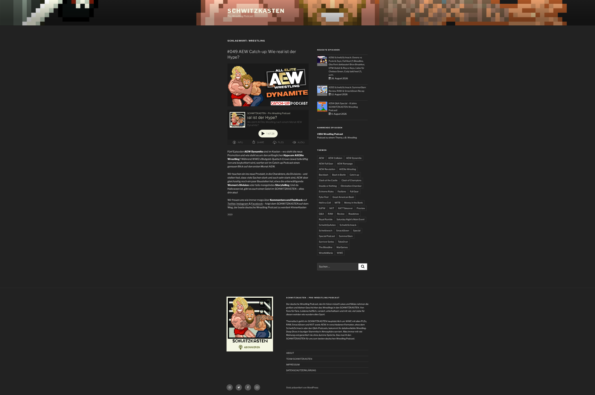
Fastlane (342, 191)
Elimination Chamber (351, 186)
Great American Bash (343, 197)
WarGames (342, 247)
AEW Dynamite (353, 158)
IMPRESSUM (293, 364)
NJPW (322, 208)
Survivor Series (326, 241)
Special (356, 230)
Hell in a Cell (325, 202)
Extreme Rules (326, 191)
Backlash (323, 174)
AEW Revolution (327, 169)
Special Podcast (327, 236)
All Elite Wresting (347, 169)
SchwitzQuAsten (327, 225)
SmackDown (342, 230)
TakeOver (343, 241)
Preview (361, 208)
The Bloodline (325, 247)
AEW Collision (335, 158)
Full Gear (354, 191)
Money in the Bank (353, 202)
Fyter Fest (323, 197)
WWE (340, 253)
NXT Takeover (345, 208)
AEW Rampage (345, 163)
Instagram (242, 203)
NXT (331, 208)
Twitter (231, 203)
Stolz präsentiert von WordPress (302, 387)
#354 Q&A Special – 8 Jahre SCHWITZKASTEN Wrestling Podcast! (343, 107)
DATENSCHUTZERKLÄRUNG (301, 370)
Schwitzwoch (325, 230)
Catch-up (354, 174)
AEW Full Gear (326, 163)
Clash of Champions (351, 180)
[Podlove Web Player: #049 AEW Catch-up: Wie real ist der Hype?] (268, 127)
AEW (321, 158)
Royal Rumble (326, 219)
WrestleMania (326, 253)
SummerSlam (346, 236)
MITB (337, 202)
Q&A (321, 213)
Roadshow (353, 213)
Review (340, 213)
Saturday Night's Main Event (350, 219)
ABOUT (290, 353)
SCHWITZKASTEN (255, 10)
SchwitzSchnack (348, 225)
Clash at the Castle (328, 180)
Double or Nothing (328, 186)
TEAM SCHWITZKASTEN (299, 358)
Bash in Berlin (339, 174)
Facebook (257, 203)
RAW (330, 213)
